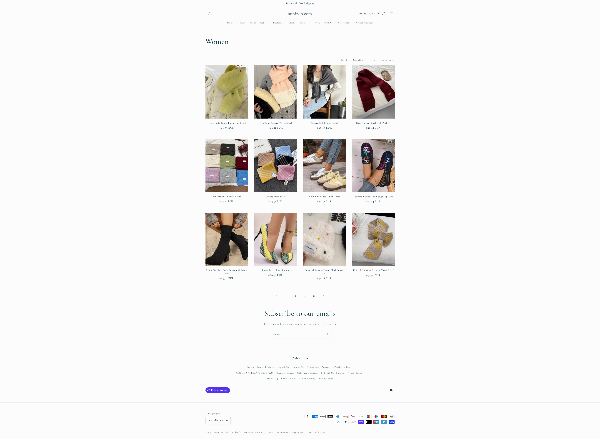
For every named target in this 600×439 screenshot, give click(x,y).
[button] (209, 13)
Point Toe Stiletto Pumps (275, 270)
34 (314, 295)
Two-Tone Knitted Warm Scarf (275, 123)
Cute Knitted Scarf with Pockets (373, 123)
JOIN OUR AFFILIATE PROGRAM (254, 372)
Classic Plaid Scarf (275, 196)
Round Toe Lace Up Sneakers (324, 196)
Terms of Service (285, 372)
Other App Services (307, 372)
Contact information (316, 432)
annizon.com (218, 432)
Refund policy (250, 432)
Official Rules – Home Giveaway (298, 378)
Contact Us (298, 366)
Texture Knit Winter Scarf (227, 196)
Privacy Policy (325, 378)
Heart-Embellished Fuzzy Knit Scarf (227, 123)
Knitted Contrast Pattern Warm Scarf (373, 270)
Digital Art (283, 366)
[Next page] (323, 295)
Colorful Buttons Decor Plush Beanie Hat (324, 272)
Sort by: (345, 59)
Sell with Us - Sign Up (333, 372)
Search (250, 366)
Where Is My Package (318, 366)
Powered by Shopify (232, 432)
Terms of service (281, 432)
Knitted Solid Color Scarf (324, 123)
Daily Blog (272, 378)
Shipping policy (298, 432)
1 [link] (276, 295)
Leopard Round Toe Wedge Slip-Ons (373, 196)
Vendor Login (355, 372)
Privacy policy (265, 432)
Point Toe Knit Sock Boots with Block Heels (226, 272)
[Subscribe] (327, 334)
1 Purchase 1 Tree (341, 366)
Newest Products (265, 366)
